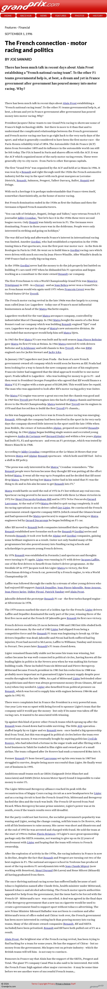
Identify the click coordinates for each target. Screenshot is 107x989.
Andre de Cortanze (29, 436)
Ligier (40, 559)
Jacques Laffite (90, 559)
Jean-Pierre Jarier (15, 591)
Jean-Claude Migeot (77, 866)
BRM (89, 348)
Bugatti (84, 180)
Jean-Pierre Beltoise (89, 339)
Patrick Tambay (55, 591)
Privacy (51, 983)
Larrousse (50, 758)
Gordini (35, 241)
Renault (26, 172)
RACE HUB (25, 15)
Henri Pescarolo (25, 499)
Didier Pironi (36, 591)
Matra (43, 309)
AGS (79, 726)
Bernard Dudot (55, 436)
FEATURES (60, 15)
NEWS (43, 15)
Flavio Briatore (46, 834)
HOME (8, 15)
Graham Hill (43, 499)
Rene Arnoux (92, 587)
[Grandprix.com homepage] (97, 986)
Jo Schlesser (28, 348)
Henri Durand (44, 870)
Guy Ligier (63, 507)
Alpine (57, 428)
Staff (73, 983)
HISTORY (98, 15)
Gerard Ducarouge (36, 520)
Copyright (43, 983)
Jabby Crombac (27, 218)
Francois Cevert (74, 289)
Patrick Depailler (45, 587)
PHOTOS (79, 15)
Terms (34, 983)
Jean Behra (61, 285)
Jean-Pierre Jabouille (70, 587)
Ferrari (39, 285)
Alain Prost (70, 103)
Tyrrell (34, 293)
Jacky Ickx (55, 352)
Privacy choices (63, 983)
